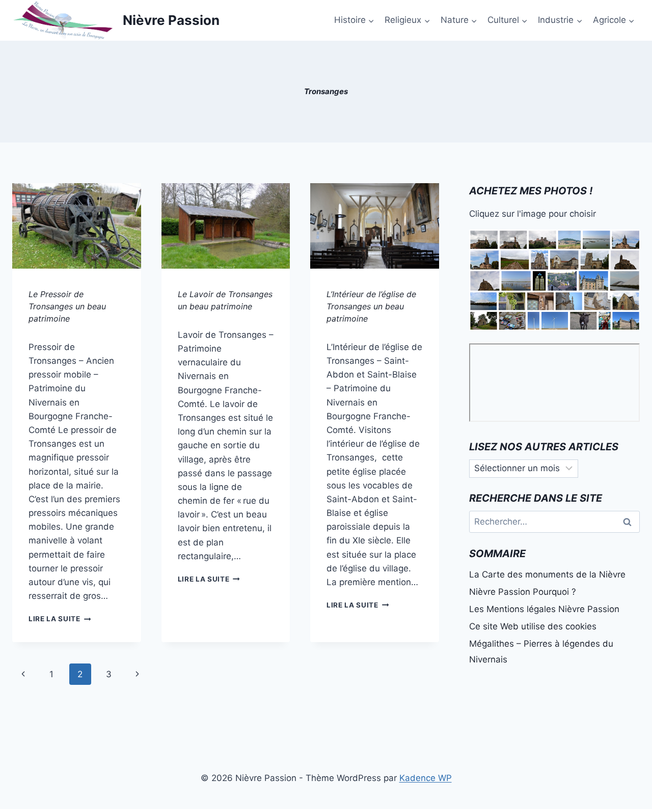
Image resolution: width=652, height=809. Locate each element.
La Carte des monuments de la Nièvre (547, 574)
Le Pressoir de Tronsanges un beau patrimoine (67, 306)
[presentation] (76, 226)
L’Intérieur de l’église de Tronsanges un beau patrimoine (371, 306)
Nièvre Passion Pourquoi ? (522, 592)
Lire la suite (60, 619)
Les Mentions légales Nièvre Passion (544, 609)
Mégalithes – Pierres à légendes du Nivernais (541, 651)
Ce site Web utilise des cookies (532, 626)
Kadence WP (425, 778)
